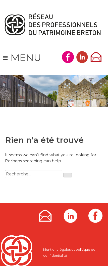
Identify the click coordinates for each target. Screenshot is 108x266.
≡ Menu (22, 57)
